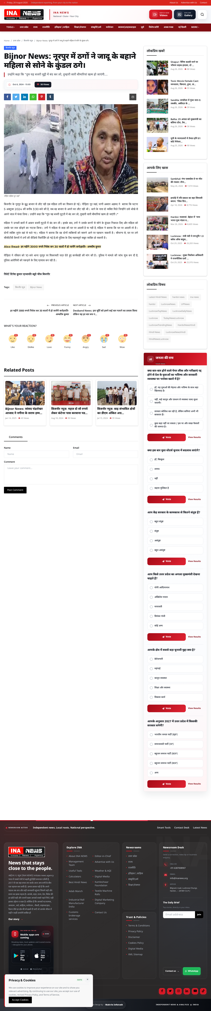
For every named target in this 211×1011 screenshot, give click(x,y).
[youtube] (195, 991)
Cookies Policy (136, 943)
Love (49, 347)
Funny (67, 347)
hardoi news (178, 297)
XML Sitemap (135, 954)
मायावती (158, 606)
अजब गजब (168, 27)
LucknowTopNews (158, 311)
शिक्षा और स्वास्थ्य (162, 687)
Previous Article (60, 305)
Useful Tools (75, 871)
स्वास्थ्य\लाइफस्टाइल (127, 27)
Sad (104, 347)
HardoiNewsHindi (186, 325)
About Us (174, 2)
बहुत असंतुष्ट (159, 550)
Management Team (76, 863)
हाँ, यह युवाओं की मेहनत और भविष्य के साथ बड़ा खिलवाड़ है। (176, 389)
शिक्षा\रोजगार (80, 27)
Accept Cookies (20, 999)
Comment (9, 462)
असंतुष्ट (157, 540)
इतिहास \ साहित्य (62, 27)
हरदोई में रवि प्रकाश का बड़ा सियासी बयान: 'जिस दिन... (186, 200)
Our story (15, 919)
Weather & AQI (103, 871)
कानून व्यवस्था (160, 678)
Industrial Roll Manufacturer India (76, 903)
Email (76, 448)
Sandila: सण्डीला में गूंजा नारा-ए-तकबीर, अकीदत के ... (186, 102)
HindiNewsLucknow (158, 339)
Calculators (75, 876)
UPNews (185, 304)
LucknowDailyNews (182, 311)
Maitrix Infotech (114, 1005)
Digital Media (102, 876)
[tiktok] (203, 991)
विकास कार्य (159, 697)
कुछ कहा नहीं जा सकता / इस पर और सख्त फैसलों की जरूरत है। (176, 425)
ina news (194, 297)
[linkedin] (187, 991)
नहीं (156, 478)
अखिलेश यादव (161, 597)
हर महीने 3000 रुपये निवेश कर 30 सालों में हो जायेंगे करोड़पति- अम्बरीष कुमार (61, 246)
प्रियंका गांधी (159, 616)
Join (199, 914)
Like (13, 347)
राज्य (35, 27)
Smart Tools (164, 827)
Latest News (200, 827)
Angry (86, 347)
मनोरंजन (109, 27)
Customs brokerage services (74, 916)
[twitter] (170, 991)
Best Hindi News (78, 882)
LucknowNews (168, 304)
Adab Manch (76, 891)
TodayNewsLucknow (174, 318)
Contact (203, 2)
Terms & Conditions (139, 925)
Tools (9, 27)
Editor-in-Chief (103, 856)
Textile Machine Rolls (103, 893)
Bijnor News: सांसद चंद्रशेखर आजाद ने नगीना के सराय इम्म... (24, 411)
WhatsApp (193, 971)
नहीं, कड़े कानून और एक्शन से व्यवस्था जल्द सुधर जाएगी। (176, 401)
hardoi (152, 304)
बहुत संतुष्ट (159, 521)
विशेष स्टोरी (154, 27)
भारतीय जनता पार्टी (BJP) (166, 734)
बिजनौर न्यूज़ (28, 41)
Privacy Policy (135, 931)
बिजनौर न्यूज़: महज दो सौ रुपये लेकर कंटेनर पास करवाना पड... (69, 411)
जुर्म (142, 27)
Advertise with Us (189, 2)
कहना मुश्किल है (161, 488)
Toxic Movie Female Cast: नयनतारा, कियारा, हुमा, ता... (185, 83)
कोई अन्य (158, 625)
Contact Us (101, 912)
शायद (157, 469)
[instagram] (178, 991)
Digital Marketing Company (104, 901)
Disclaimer (134, 937)
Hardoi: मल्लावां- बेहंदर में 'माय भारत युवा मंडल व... (185, 219)
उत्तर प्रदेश (24, 27)
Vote (168, 437)
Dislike (31, 347)
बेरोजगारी (158, 659)
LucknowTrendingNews (160, 325)
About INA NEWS (78, 856)
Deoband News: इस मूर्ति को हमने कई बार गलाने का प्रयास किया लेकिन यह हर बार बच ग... (105, 312)
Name (7, 448)
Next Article (80, 305)
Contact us (172, 971)
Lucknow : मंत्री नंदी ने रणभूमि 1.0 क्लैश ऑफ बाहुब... (187, 238)
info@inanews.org (179, 878)
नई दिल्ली (182, 27)
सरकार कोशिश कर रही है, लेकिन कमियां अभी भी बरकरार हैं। (176, 413)
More (194, 27)
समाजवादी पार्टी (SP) (164, 744)
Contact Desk (181, 827)
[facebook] (162, 991)
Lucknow (153, 318)
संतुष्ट (156, 531)
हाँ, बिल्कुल (159, 459)
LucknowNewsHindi (175, 332)
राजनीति (46, 27)
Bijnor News (36, 287)
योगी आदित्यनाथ (161, 587)
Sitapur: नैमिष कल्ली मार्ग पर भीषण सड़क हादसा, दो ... (184, 64)
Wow (122, 347)
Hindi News (154, 332)
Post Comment (15, 490)
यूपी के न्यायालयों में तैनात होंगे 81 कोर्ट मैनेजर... (186, 140)
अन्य (156, 772)
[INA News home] (24, 14)
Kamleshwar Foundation (101, 884)
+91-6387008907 (178, 868)
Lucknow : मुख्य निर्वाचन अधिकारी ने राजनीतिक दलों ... (187, 257)
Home (7, 41)
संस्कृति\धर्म (96, 27)
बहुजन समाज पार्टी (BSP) (166, 753)
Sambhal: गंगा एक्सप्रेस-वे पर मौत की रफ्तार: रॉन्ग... (186, 180)
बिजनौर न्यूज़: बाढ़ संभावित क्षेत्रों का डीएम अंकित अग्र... (116, 411)
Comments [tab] (16, 437)
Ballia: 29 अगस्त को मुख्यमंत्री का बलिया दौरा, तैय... (186, 121)
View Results (194, 437)
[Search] (202, 14)
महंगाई (157, 668)
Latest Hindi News (158, 297)
